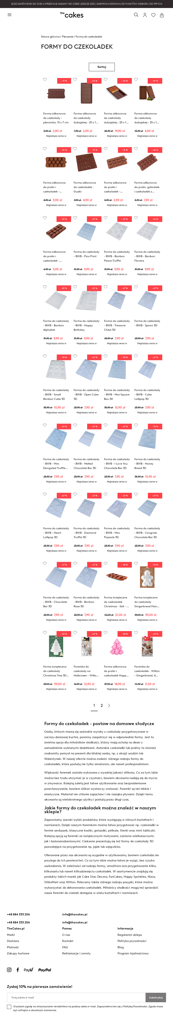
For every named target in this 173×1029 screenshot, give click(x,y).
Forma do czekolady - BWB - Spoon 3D (147, 323)
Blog (121, 947)
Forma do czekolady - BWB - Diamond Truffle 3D (86, 533)
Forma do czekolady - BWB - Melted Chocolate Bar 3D (86, 464)
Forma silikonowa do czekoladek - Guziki (85, 187)
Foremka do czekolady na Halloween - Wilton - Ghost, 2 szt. (86, 671)
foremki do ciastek (66, 893)
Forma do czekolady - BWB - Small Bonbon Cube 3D (56, 394)
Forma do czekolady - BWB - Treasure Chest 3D (117, 325)
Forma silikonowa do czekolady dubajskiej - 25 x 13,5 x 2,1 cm (147, 118)
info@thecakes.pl (74, 914)
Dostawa (13, 941)
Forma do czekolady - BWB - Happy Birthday (86, 325)
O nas (66, 935)
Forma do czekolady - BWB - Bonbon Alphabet (56, 325)
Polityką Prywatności (135, 1006)
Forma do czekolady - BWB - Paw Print (86, 254)
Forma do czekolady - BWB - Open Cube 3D (86, 394)
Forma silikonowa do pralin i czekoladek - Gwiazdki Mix (54, 187)
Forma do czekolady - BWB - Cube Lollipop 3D (147, 394)
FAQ (65, 947)
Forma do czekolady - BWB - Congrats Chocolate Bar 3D (147, 533)
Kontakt (67, 941)
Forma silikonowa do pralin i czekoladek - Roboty (54, 256)
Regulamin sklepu (130, 935)
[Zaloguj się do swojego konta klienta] (145, 15)
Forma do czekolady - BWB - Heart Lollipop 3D (56, 533)
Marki (11, 935)
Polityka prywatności (132, 941)
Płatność (13, 947)
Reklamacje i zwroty (76, 953)
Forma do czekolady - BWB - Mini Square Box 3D (117, 394)
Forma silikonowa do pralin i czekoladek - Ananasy (115, 187)
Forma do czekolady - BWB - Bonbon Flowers (147, 256)
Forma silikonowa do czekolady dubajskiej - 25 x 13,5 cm (117, 118)
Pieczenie (67, 36)
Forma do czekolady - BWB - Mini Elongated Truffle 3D (56, 464)
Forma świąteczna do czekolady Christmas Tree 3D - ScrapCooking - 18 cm (55, 671)
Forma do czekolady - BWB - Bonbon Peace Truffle (117, 256)
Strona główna (50, 36)
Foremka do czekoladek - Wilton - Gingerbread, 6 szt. (147, 671)
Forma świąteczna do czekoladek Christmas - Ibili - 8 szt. (116, 602)
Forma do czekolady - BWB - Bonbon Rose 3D (86, 602)
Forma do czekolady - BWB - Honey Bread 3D (147, 464)
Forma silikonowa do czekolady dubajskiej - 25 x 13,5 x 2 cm (87, 118)
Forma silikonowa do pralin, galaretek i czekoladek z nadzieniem (146, 187)
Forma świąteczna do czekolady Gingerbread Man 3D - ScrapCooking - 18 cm (146, 602)
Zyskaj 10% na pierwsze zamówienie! (39, 987)
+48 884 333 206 (18, 914)
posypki (128, 882)
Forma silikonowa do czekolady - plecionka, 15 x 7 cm (56, 118)
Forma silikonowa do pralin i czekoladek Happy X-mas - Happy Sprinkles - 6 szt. (116, 671)
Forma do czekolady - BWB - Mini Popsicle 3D (117, 533)
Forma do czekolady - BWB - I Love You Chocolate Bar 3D (117, 464)
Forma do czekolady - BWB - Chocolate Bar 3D (56, 602)
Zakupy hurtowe (18, 953)
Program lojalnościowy (133, 953)
